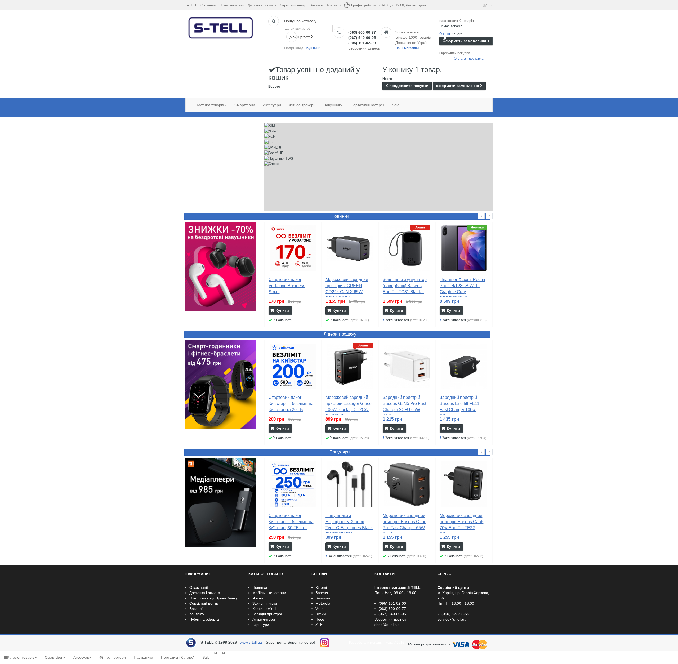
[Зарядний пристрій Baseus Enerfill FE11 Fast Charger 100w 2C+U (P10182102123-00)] (464, 367)
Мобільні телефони (269, 593)
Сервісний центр (293, 5)
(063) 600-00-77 (362, 32)
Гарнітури (260, 624)
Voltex (320, 609)
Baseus (321, 593)
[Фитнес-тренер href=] (220, 384)
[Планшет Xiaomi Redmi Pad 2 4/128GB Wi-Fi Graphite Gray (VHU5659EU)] (464, 248)
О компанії (208, 5)
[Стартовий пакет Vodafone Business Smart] (293, 248)
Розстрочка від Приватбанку (213, 598)
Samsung (323, 598)
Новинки (259, 587)
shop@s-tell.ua (387, 624)
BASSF (321, 614)
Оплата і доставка (468, 58)
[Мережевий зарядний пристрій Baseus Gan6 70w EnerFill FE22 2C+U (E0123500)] (464, 484)
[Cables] (271, 164)
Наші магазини (232, 5)
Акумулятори (263, 619)
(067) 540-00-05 (362, 37)
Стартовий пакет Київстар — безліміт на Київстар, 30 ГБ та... (291, 521)
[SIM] (269, 125)
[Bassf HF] (273, 153)
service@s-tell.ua (452, 619)
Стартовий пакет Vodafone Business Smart (287, 285)
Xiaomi (321, 587)
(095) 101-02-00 (362, 43)
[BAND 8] (272, 147)
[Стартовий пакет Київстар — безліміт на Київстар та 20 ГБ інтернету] (293, 367)
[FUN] (269, 136)
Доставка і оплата (262, 5)
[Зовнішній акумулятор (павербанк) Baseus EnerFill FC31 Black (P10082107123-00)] (407, 248)
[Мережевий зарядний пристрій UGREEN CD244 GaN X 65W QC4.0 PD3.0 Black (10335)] (350, 248)
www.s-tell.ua (251, 642)
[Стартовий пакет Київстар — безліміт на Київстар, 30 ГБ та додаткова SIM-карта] (293, 484)
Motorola (322, 603)
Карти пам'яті (264, 609)
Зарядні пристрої (267, 614)
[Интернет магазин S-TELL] (220, 27)
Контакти (333, 5)
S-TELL (191, 5)
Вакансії (316, 5)
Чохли (257, 598)
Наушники (312, 48)
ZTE (319, 624)
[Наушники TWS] (278, 158)
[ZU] (268, 142)
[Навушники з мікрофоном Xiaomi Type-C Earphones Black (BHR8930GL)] (350, 484)
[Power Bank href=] (220, 266)
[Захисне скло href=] (220, 502)
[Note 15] (272, 131)
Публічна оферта (204, 619)
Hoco (319, 619)
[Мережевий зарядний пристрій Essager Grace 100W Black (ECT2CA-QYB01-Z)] (350, 367)
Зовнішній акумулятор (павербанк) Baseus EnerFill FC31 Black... (405, 285)
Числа (388, 642)
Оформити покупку (454, 53)
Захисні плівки (264, 603)
